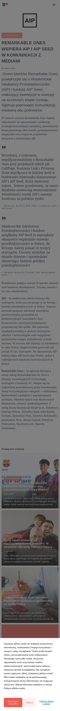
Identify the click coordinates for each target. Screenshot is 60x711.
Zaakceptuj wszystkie (13, 702)
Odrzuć (29, 702)
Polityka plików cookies (46, 702)
